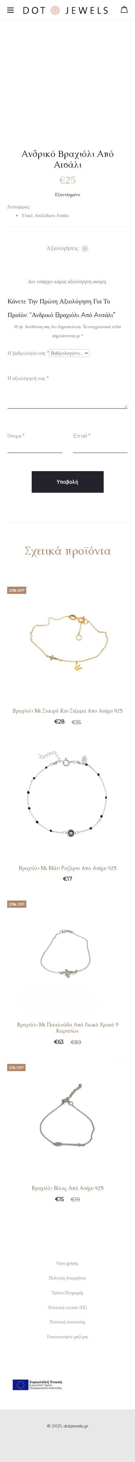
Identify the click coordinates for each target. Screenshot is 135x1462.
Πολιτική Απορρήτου (67, 1278)
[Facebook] (60, 1446)
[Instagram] (75, 1446)
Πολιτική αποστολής (67, 1322)
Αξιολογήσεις (66, 248)
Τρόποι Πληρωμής (67, 1292)
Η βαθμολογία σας (28, 353)
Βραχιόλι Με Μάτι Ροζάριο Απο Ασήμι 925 (68, 868)
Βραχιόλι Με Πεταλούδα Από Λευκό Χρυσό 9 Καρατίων (67, 1027)
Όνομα (16, 436)
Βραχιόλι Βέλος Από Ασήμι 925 (68, 1188)
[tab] (67, 248)
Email (81, 436)
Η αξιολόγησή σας (28, 378)
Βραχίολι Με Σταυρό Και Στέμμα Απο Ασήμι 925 (68, 711)
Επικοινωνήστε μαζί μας (67, 1336)
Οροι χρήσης (67, 1263)
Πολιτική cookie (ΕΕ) (67, 1307)
